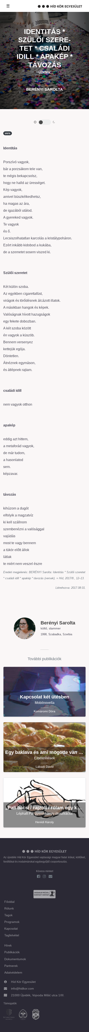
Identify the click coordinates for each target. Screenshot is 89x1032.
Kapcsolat (11, 928)
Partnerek (11, 966)
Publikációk (12, 952)
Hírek (8, 945)
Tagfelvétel (11, 935)
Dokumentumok (15, 959)
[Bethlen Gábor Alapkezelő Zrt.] (10, 1015)
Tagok (8, 915)
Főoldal (9, 901)
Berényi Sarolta (44, 89)
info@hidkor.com (22, 988)
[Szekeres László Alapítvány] (25, 1015)
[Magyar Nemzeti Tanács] (38, 1015)
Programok (11, 922)
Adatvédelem (13, 972)
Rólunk (9, 908)
